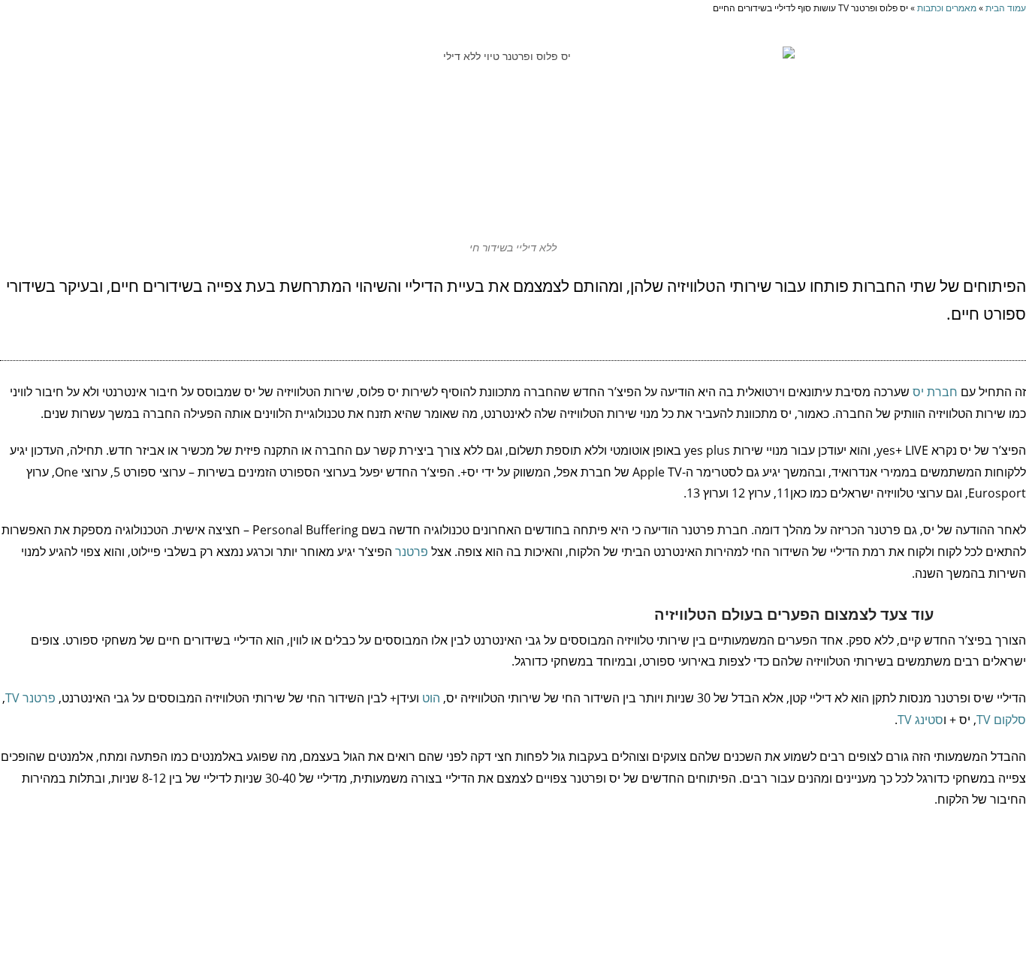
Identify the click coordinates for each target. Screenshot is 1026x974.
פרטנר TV (30, 698)
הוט (431, 698)
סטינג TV (920, 719)
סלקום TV (1001, 719)
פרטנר (411, 551)
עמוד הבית (1005, 8)
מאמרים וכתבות (946, 8)
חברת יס (935, 391)
